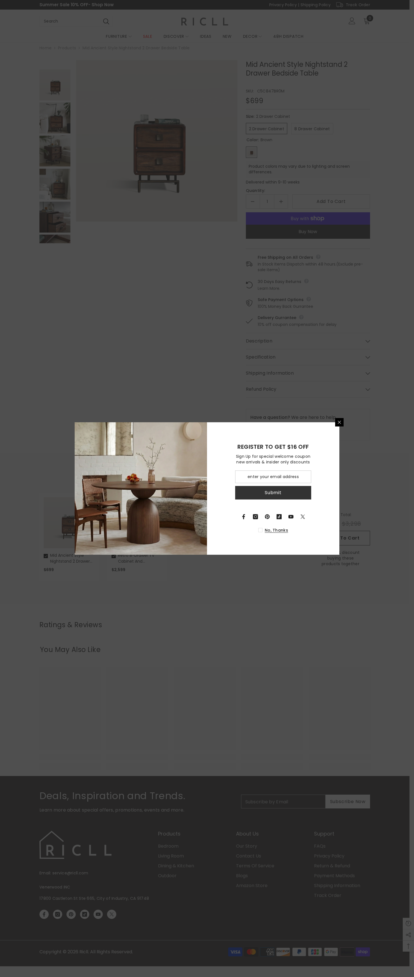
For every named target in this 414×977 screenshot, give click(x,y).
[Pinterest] (267, 517)
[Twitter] (303, 517)
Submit (273, 492)
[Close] (339, 422)
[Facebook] (244, 517)
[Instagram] (255, 517)
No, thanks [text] (276, 530)
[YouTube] (291, 517)
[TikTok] (279, 517)
